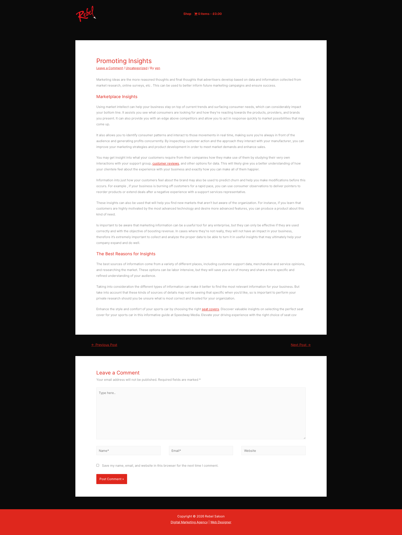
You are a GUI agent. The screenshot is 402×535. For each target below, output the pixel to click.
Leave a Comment (109, 68)
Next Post (301, 345)
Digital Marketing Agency (189, 522)
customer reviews (165, 163)
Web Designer (220, 522)
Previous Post (104, 345)
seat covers (210, 309)
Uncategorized (136, 68)
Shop (187, 14)
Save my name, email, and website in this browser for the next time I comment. (160, 466)
